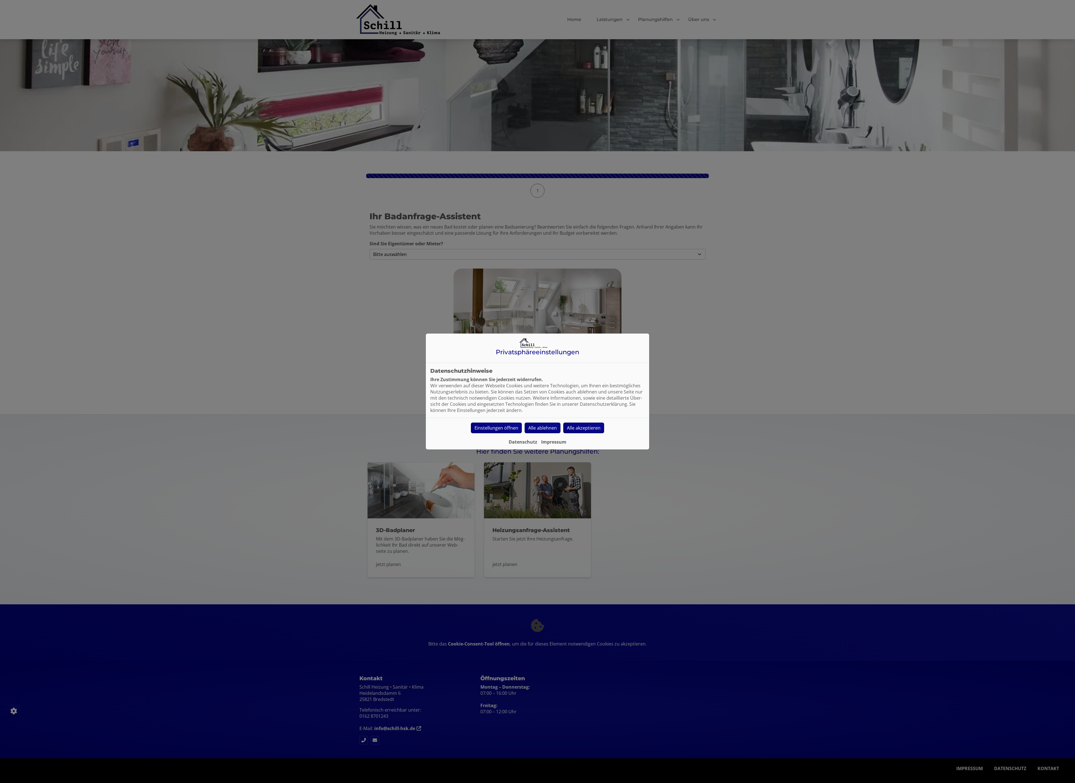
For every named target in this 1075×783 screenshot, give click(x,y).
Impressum (553, 442)
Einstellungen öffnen (496, 428)
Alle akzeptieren (583, 428)
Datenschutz (523, 442)
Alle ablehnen (542, 428)
